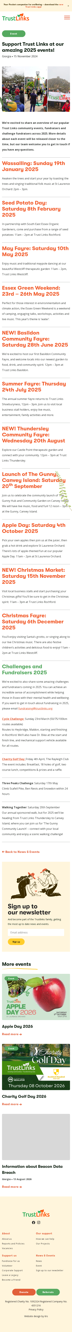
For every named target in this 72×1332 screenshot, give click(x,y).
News (39, 1261)
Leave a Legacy (10, 1275)
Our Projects (43, 1243)
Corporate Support (12, 1270)
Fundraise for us (11, 1261)
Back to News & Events (22, 852)
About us (7, 1239)
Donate (23, 1292)
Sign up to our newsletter (49, 1270)
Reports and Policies (13, 1243)
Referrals (48, 1292)
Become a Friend (11, 1279)
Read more (10, 1034)
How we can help (45, 1239)
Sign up (16, 942)
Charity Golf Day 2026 (24, 1096)
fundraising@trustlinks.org (35, 708)
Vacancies (7, 1248)
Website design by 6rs (36, 1316)
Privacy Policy (36, 1309)
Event (13, 33)
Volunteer (7, 1265)
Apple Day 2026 (17, 1026)
